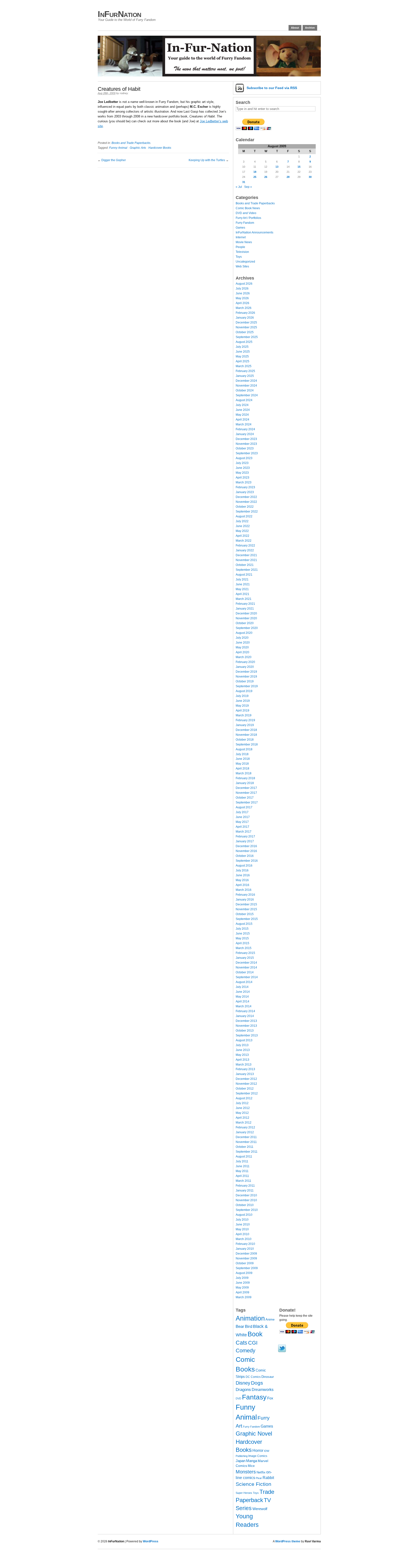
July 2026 (242, 288)
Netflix (261, 1472)
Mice (251, 1466)
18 (254, 171)
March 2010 (243, 1239)
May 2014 (242, 996)
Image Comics (257, 1456)
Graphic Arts (138, 147)
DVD (238, 1398)
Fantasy (254, 1397)
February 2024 (245, 429)
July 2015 (242, 928)
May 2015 (242, 938)
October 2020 (245, 623)
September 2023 (247, 453)
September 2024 (247, 395)
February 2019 (245, 720)
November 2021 (246, 560)
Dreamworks (263, 1390)
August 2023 (244, 458)
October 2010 (245, 1205)
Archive (310, 27)
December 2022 (246, 497)
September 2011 (247, 1151)
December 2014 (246, 962)
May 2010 (242, 1229)
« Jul (239, 187)
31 (243, 182)
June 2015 (243, 933)
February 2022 (245, 545)
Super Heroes (244, 1492)
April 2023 (242, 477)
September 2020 (247, 628)
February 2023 (245, 487)
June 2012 (243, 1108)
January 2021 (245, 608)
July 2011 (242, 1161)
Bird (248, 1326)
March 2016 (243, 890)
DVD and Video (246, 213)
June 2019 (243, 701)
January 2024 (245, 434)
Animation (250, 1318)
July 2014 (242, 987)
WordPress (150, 1541)
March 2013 (243, 1064)
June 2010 (243, 1224)
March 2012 (243, 1122)
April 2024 (242, 419)
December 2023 (246, 439)
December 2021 (246, 555)
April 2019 (242, 710)
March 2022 (243, 540)
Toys (239, 256)
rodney (124, 93)
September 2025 (247, 337)
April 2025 (242, 361)
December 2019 (246, 671)
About (295, 27)
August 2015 (244, 924)
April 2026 (242, 303)
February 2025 (245, 371)
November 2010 (246, 1200)
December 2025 (246, 322)
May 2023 (242, 472)
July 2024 (242, 405)
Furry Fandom (245, 222)
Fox (270, 1398)
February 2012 (245, 1127)
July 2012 (242, 1103)
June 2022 (243, 526)
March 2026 (243, 308)
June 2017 (243, 817)
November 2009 (246, 1258)
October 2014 (245, 972)
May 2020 (242, 647)
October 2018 (245, 739)
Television (242, 252)
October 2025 (245, 332)
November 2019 (246, 676)
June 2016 (243, 875)
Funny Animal (118, 147)
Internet (241, 237)
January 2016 (245, 899)
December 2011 (246, 1137)
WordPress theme (287, 1541)
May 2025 (242, 356)
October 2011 (244, 1147)
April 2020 (242, 652)
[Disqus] (163, 228)
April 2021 (242, 594)
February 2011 (245, 1185)
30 (310, 176)
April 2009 (242, 1292)
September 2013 (247, 1035)
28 (288, 176)
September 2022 (247, 511)
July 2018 (242, 754)
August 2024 (244, 400)
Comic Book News (248, 208)
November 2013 (246, 1025)
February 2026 (245, 312)
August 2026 (244, 283)
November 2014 (246, 967)
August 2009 (244, 1273)
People (240, 247)
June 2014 (243, 991)
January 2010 (245, 1248)
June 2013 (243, 1050)
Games (240, 227)
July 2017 (242, 812)
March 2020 (243, 657)
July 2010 (242, 1219)
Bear (240, 1326)
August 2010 (244, 1214)
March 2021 (243, 599)
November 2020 (246, 618)
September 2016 (247, 860)
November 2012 (246, 1083)
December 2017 (246, 788)
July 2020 (242, 637)
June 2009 (243, 1282)
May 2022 (242, 531)
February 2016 (245, 894)
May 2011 (242, 1171)
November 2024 (246, 385)
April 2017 (242, 826)
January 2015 (245, 957)
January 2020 (245, 667)
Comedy (245, 1350)
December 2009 (246, 1253)
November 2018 (246, 734)
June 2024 (243, 410)
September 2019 (247, 686)
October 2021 (245, 565)
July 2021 (242, 579)
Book (255, 1334)
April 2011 (242, 1176)
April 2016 (242, 885)
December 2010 (246, 1195)
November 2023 (246, 444)
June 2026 (243, 293)
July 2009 (242, 1278)
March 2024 (243, 424)
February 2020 (245, 662)
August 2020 (244, 633)
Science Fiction (253, 1484)
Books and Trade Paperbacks (131, 143)
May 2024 (242, 414)
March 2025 (243, 366)
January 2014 (245, 1016)
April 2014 (242, 1001)
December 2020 (246, 613)
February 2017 (245, 836)
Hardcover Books (159, 147)
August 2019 (244, 691)
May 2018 (242, 763)
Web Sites (242, 266)
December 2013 (246, 1021)
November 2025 (246, 327)
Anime (270, 1319)
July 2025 (242, 346)
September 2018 (247, 744)
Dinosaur (267, 1377)
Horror (257, 1450)
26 (265, 176)
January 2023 (245, 492)
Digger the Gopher (113, 160)
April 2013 (242, 1059)
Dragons (243, 1389)
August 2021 (244, 574)
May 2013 (242, 1055)
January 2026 (245, 317)
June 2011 (243, 1166)
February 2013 (245, 1069)
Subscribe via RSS (272, 88)
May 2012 (242, 1113)
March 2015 (243, 948)
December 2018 (246, 730)
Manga (251, 1461)
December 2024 (246, 380)
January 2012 (245, 1132)
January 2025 (245, 376)
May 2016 (242, 880)
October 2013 (245, 1030)
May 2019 (242, 705)
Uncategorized (245, 261)
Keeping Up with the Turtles (207, 160)
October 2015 (245, 914)
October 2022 (245, 506)
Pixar (259, 1478)
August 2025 (244, 342)
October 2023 (245, 448)
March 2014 (243, 1006)
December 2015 (246, 904)
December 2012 (246, 1079)
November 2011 (246, 1142)
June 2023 (243, 468)
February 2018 (245, 778)
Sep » (248, 187)
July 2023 (242, 463)
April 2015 (242, 943)
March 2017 (243, 831)
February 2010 (245, 1244)
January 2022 (245, 550)
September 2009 (247, 1268)
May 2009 (242, 1287)
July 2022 (242, 521)
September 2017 (247, 802)
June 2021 (243, 584)
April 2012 (242, 1117)
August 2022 (244, 516)
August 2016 (244, 865)
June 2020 (243, 642)
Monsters (246, 1471)
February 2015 (245, 953)
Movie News (244, 242)
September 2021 (247, 569)
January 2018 (245, 783)
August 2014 (244, 982)
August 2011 (244, 1156)
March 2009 (243, 1297)
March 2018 (243, 773)
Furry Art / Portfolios (248, 218)
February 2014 (245, 1011)
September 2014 (247, 977)
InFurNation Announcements (254, 232)
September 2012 (247, 1093)
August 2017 (244, 807)
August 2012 (244, 1098)
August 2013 (244, 1040)
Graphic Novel (254, 1433)
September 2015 (247, 919)
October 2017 (245, 797)
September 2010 (247, 1210)
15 (299, 166)
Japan (240, 1461)
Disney (243, 1383)
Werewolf (259, 1509)
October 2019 (245, 681)
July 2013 (242, 1045)
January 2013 (245, 1074)
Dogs (257, 1383)
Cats (241, 1342)
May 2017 (242, 822)
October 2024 (245, 390)
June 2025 (243, 351)
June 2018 (243, 758)
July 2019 (242, 696)
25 (254, 176)
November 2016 (246, 851)
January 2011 (245, 1190)
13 (276, 166)
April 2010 (242, 1234)
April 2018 (242, 768)
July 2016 (242, 870)
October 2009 (245, 1263)
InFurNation (119, 14)
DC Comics (253, 1376)
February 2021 (245, 603)
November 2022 (246, 502)
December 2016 (246, 846)
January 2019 (245, 725)
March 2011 (243, 1180)
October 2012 (245, 1088)
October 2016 (245, 856)
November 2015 (246, 909)
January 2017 (245, 841)
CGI (253, 1343)
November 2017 (246, 792)
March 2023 (243, 482)
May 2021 (242, 589)
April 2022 (242, 535)
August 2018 (244, 749)
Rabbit (268, 1478)
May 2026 (242, 298)
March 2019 (243, 715)
